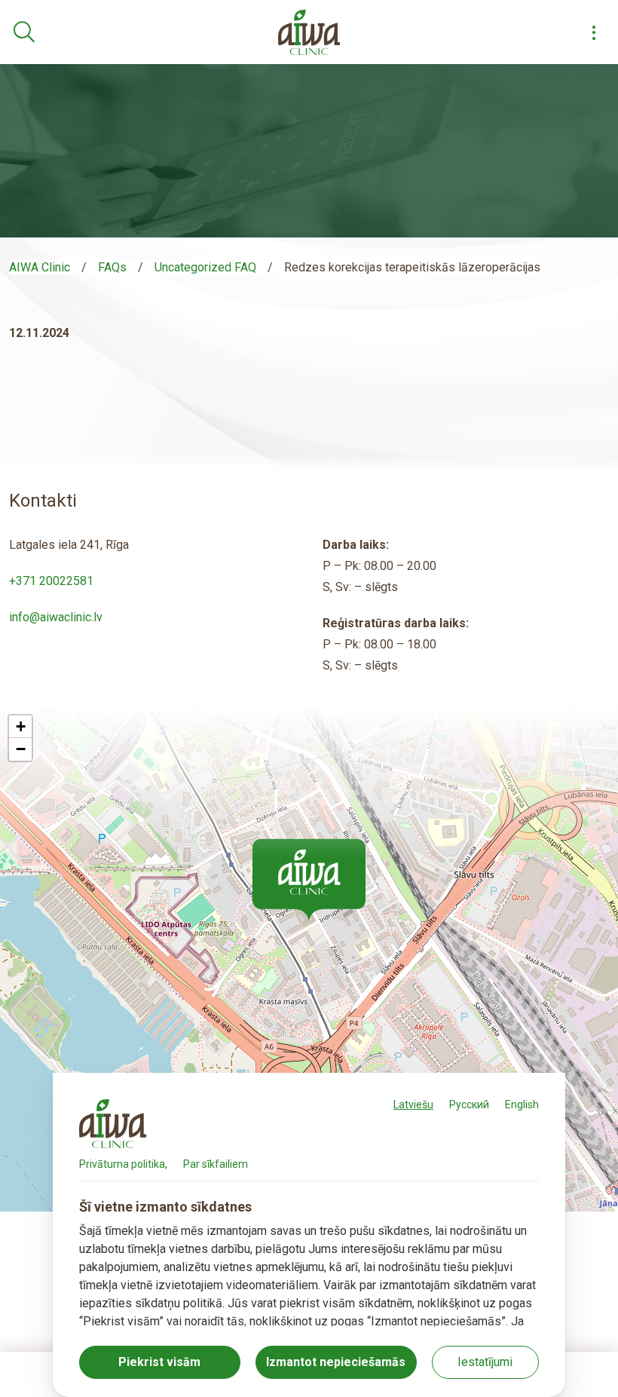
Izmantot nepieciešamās (335, 1362)
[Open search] (24, 32)
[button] (309, 879)
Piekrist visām (159, 1362)
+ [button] (21, 726)
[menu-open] (594, 32)
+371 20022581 (51, 581)
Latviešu (413, 1104)
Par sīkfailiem (215, 1164)
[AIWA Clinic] (309, 32)
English (522, 1104)
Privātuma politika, (123, 1164)
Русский (469, 1104)
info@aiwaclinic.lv (55, 617)
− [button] (21, 749)
